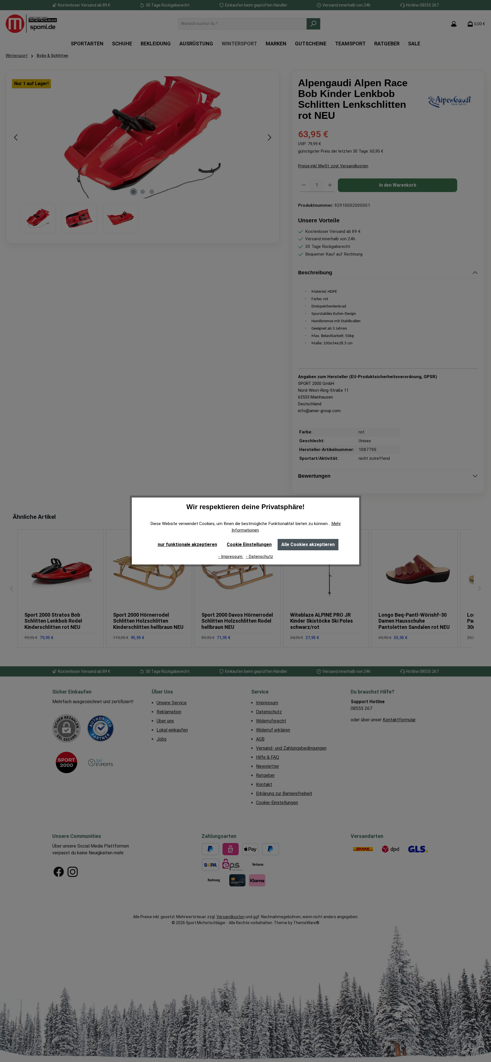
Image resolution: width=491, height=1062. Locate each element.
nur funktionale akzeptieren (187, 544)
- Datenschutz (259, 556)
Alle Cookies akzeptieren (308, 544)
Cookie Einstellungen (249, 544)
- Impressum (231, 556)
